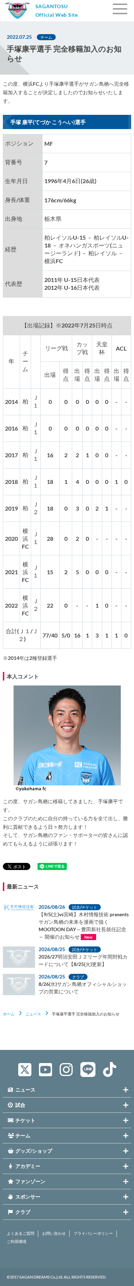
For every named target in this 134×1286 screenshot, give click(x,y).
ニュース (33, 1014)
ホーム (9, 1014)
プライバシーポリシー (93, 1233)
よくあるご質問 (20, 1233)
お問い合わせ (54, 1233)
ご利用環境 (16, 1241)
